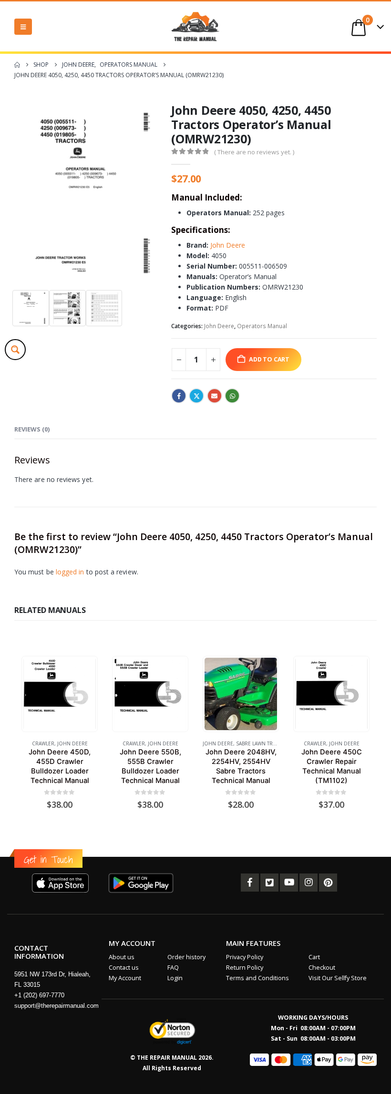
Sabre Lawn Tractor (262, 743)
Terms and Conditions (257, 978)
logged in (70, 571)
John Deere (227, 245)
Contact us (124, 968)
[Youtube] (289, 882)
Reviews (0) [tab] (32, 429)
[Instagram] (308, 882)
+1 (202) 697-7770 (39, 995)
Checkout (322, 968)
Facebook (178, 395)
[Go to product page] (59, 694)
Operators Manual (262, 326)
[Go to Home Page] (17, 65)
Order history (186, 957)
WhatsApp (232, 395)
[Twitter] (269, 882)
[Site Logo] (195, 26)
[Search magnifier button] (15, 349)
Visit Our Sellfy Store (338, 978)
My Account (125, 978)
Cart (314, 957)
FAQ (173, 968)
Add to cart (269, 359)
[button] (23, 27)
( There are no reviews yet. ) (254, 152)
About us (121, 957)
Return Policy (244, 968)
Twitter (196, 395)
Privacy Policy (244, 957)
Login (175, 978)
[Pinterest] (328, 882)
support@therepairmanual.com (56, 1005)
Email (214, 395)
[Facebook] (250, 882)
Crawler (43, 743)
